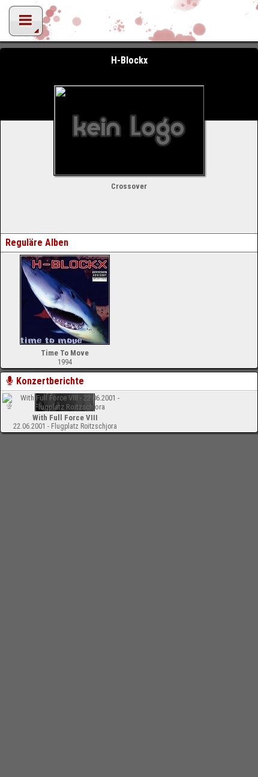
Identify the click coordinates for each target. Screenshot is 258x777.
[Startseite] (129, 24)
